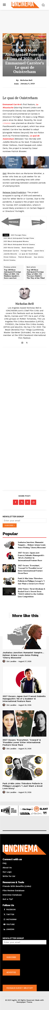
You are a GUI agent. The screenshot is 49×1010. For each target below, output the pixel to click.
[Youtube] (4, 924)
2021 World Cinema (12, 248)
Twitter (10, 914)
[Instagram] (22, 342)
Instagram (11, 919)
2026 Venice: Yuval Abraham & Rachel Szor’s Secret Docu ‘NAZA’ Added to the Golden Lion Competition (31, 593)
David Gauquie (28, 248)
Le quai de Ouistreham (28, 254)
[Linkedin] (4, 929)
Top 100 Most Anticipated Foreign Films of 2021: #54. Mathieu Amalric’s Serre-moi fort (12, 274)
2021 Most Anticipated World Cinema (19, 244)
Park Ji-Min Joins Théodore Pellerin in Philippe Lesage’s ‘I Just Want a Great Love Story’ (31, 581)
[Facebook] (15, 502)
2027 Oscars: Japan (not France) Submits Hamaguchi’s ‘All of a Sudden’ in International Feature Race (31, 556)
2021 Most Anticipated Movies (16, 241)
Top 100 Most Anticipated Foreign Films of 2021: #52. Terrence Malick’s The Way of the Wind (36, 274)
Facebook (11, 909)
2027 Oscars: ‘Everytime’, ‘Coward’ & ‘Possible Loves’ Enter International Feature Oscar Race (30, 569)
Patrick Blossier (25, 257)
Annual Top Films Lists (24, 45)
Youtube (10, 924)
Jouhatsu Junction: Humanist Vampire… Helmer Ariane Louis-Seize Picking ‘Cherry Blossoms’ (32, 545)
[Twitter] (27, 342)
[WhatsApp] (33, 502)
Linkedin (10, 929)
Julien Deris (39, 251)
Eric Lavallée (11, 661)
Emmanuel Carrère (11, 251)
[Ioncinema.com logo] (25, 5)
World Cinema (9, 260)
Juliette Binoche (10, 254)
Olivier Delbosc (10, 257)
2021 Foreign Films (18, 235)
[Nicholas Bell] (24, 293)
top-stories (39, 257)
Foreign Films (26, 251)
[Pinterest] (27, 502)
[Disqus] (24, 385)
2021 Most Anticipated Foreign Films (19, 238)
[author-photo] (4, 661)
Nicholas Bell (26, 80)
